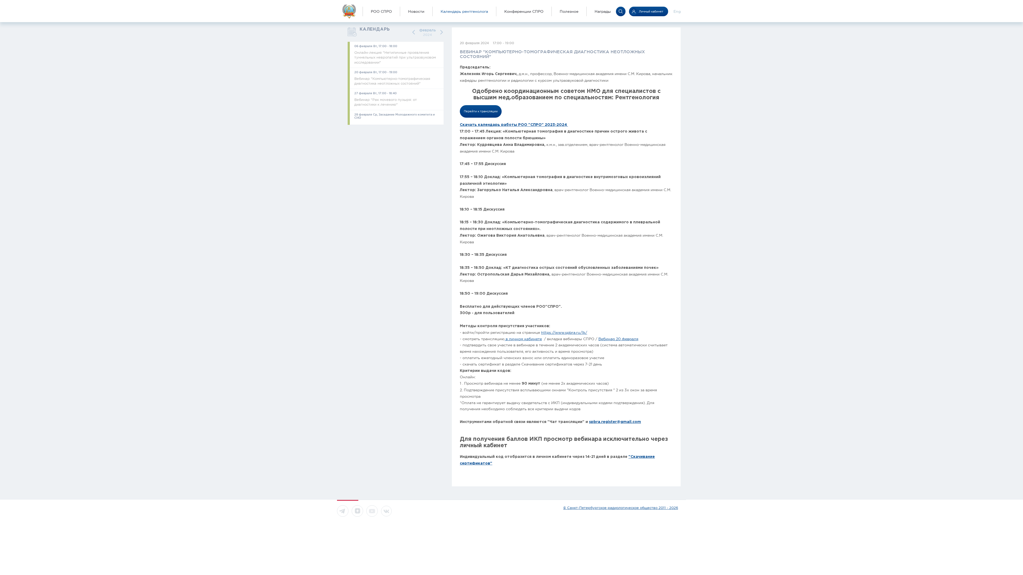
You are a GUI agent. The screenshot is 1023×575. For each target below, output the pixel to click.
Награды (603, 11)
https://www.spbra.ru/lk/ (564, 332)
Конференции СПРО (523, 11)
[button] (414, 32)
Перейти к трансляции (481, 111)
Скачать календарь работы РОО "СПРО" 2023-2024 (514, 124)
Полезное (569, 11)
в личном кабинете (523, 339)
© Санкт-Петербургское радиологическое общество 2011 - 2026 (620, 508)
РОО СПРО (381, 11)
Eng (677, 11)
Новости (416, 11)
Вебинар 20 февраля (618, 339)
